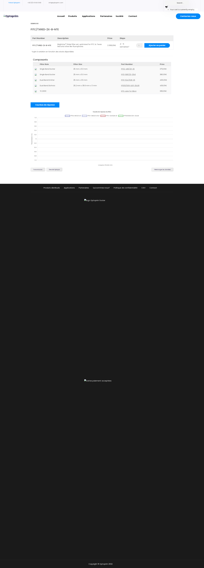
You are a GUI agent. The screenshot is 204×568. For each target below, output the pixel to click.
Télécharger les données (162, 169)
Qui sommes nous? (101, 188)
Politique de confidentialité (125, 188)
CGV (143, 188)
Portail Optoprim (14, 3)
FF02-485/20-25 (128, 69)
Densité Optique (54, 169)
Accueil (61, 16)
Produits (72, 16)
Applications (88, 16)
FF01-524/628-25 (128, 80)
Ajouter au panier (157, 45)
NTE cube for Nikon (128, 91)
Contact (132, 16)
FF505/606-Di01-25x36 (130, 85)
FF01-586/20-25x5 (128, 74)
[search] (177, 3)
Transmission (37, 169)
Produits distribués (52, 188)
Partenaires (106, 16)
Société (119, 16)
